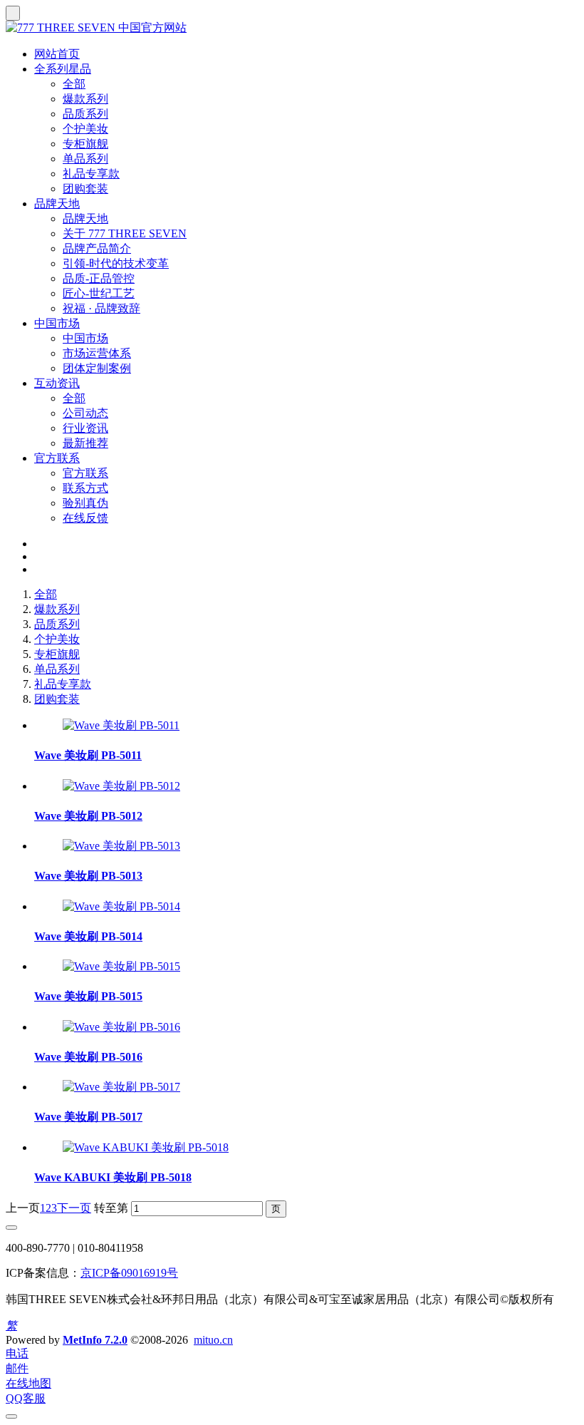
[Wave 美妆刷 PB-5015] (121, 966)
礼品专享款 (91, 174)
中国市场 (57, 323)
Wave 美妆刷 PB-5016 (88, 1057)
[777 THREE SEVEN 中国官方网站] (292, 28)
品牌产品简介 (97, 248)
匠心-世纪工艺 (99, 293)
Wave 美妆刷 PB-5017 (88, 1117)
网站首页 (57, 54)
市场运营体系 (97, 353)
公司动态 (85, 413)
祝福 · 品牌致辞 (101, 308)
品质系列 (85, 114)
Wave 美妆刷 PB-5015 (88, 996)
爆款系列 (85, 99)
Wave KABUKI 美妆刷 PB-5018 (113, 1177)
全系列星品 (62, 69)
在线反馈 (85, 518)
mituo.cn (213, 1340)
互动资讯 (57, 383)
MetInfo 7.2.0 (95, 1340)
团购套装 (85, 188)
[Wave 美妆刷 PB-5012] (121, 786)
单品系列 (85, 159)
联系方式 (85, 488)
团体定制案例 (97, 368)
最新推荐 (85, 443)
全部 (74, 84)
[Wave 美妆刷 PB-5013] (121, 846)
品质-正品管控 (99, 278)
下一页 (74, 1208)
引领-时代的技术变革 (116, 263)
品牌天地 (57, 203)
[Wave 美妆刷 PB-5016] (121, 1027)
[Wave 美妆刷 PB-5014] (121, 906)
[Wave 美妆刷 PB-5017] (121, 1087)
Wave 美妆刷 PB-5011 (88, 755)
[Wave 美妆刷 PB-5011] (121, 725)
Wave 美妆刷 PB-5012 (88, 816)
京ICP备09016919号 (129, 1273)
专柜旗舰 (85, 144)
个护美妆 (85, 129)
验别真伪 (85, 503)
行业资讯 (85, 428)
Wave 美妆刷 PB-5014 (88, 936)
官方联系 (57, 458)
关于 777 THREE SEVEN (125, 233)
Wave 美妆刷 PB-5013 (88, 876)
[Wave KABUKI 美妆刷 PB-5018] (146, 1147)
